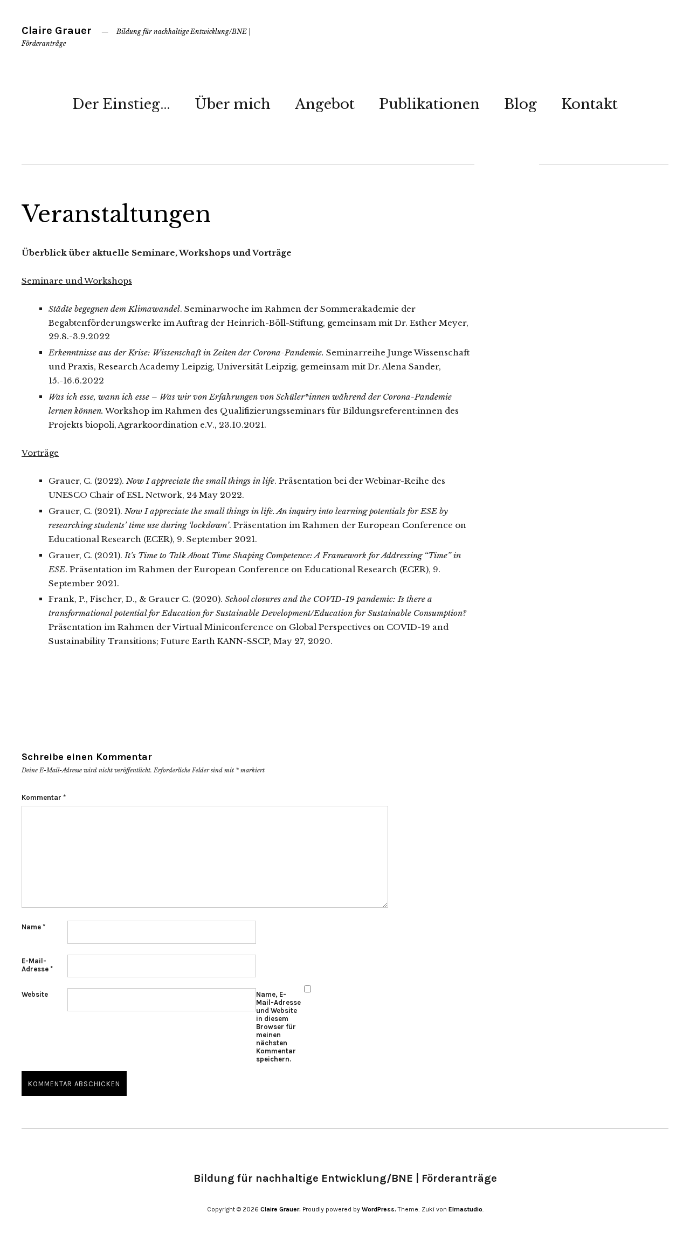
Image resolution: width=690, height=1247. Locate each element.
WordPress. (379, 1209)
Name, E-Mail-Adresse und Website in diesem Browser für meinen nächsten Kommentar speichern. (278, 1026)
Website (35, 994)
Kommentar (44, 797)
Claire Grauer (57, 30)
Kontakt (589, 104)
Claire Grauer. (280, 1209)
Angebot (325, 104)
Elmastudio (465, 1209)
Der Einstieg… (121, 104)
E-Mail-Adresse (37, 965)
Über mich (233, 104)
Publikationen (429, 104)
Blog (520, 104)
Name (33, 927)
